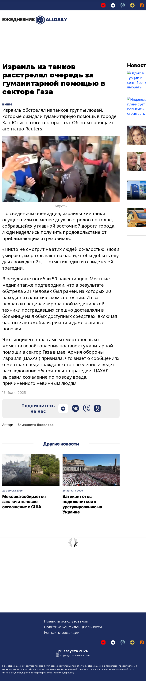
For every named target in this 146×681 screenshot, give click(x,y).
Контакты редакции (61, 633)
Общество (70, 32)
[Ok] (142, 5)
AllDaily (34, 19)
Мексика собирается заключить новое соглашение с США (24, 501)
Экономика (43, 32)
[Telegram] (113, 5)
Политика (15, 32)
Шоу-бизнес (93, 34)
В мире (110, 34)
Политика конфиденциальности (73, 627)
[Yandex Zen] (132, 5)
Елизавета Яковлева (35, 424)
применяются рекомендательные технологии (60, 666)
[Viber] (123, 5)
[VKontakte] (103, 5)
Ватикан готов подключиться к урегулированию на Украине (82, 504)
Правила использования (66, 621)
